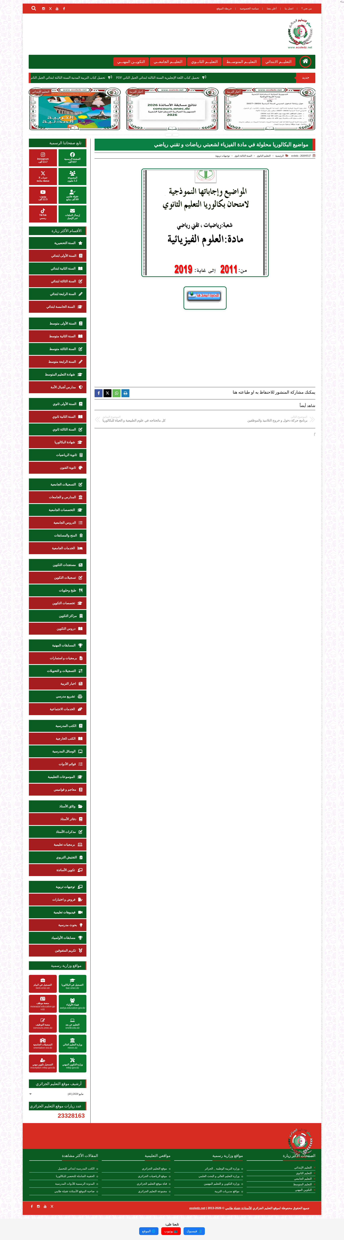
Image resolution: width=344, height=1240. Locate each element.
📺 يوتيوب (171, 1231)
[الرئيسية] (305, 62)
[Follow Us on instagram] (38, 1206)
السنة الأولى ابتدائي (64, 255)
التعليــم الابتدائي (278, 62)
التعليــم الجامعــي (168, 62)
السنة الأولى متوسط (63, 323)
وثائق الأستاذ (67, 806)
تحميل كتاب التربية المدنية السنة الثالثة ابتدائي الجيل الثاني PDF (143, 77)
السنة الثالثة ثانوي (243, 155)
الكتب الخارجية (66, 738)
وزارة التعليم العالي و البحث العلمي (218, 1176)
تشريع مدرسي (66, 696)
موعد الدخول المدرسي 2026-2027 (207, 117)
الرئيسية (279, 155)
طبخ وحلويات (68, 590)
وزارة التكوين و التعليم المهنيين (221, 1183)
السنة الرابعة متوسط (62, 361)
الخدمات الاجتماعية (63, 709)
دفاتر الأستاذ (68, 819)
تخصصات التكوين (64, 603)
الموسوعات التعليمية (62, 776)
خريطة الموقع (224, 8)
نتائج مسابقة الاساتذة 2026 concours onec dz (62, 77)
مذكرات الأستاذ (66, 831)
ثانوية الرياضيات (67, 455)
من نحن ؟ (306, 8)
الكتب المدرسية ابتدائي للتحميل (76, 1168)
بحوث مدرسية (68, 925)
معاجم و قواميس (65, 789)
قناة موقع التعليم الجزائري (152, 1183)
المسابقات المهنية (64, 645)
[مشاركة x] (107, 393)
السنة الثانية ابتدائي (63, 268)
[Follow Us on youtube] (45, 1206)
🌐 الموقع (148, 1231)
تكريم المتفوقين (66, 950)
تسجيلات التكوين (65, 577)
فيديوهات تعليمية (65, 912)
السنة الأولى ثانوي (65, 404)
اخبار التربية (69, 683)
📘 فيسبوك (194, 1231)
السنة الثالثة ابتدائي (64, 281)
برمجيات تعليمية (65, 844)
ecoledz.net (197, 1208)
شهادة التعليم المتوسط (60, 374)
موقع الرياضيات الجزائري (152, 1176)
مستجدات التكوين (65, 565)
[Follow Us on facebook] (32, 1206)
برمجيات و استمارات (64, 658)
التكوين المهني (303, 1189)
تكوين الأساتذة (66, 870)
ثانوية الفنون (68, 467)
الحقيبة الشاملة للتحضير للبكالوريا (75, 1176)
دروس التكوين (66, 628)
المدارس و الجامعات (63, 497)
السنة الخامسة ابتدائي (61, 306)
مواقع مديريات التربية (227, 1191)
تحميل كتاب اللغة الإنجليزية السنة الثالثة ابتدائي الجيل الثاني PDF (236, 77)
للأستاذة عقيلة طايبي (238, 1208)
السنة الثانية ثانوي (64, 416)
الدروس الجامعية (65, 522)
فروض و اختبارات (64, 899)
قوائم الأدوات (68, 764)
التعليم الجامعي (303, 1178)
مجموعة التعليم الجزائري (152, 1191)
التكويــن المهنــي (131, 62)
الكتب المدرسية (66, 725)
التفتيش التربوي (67, 857)
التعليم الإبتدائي (303, 1167)
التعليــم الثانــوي (204, 62)
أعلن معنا (272, 8)
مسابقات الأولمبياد (63, 937)
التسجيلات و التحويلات (62, 670)
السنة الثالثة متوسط (63, 349)
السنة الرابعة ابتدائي (63, 294)
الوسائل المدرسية (64, 751)
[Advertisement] (205, 340)
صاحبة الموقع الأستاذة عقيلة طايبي (74, 1191)
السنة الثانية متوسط (62, 336)
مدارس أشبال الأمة (64, 387)
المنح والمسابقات (66, 535)
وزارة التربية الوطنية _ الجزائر (222, 1168)
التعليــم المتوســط (241, 62)
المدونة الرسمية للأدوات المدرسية (75, 1183)
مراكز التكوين (68, 616)
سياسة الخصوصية (249, 8)
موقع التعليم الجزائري (154, 1168)
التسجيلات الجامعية (64, 484)
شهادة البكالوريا (65, 442)
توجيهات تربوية (222, 155)
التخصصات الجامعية (62, 510)
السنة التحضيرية (65, 243)
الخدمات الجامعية (64, 548)
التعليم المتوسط (302, 1184)
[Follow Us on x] (52, 1206)
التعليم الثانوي (264, 155)
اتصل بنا (289, 8)
